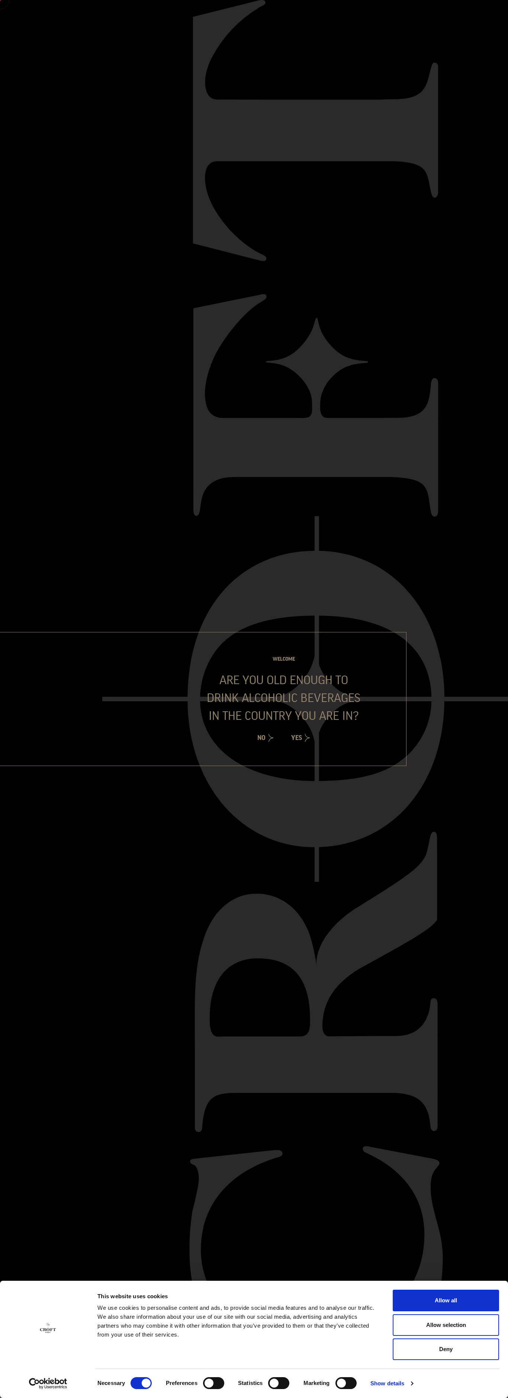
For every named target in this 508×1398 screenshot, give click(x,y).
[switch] (213, 1383)
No (261, 737)
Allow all (446, 1300)
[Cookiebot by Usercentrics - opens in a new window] (48, 1383)
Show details (387, 1383)
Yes (296, 737)
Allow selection (446, 1325)
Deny (446, 1349)
